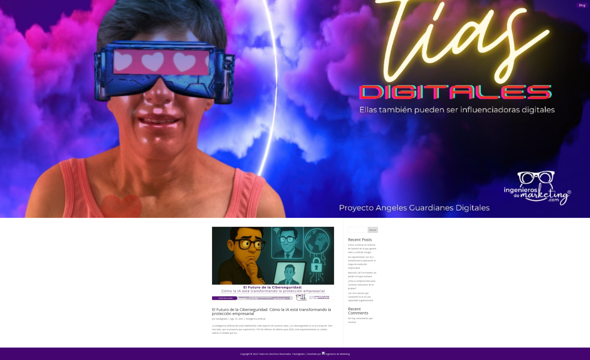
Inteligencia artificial (255, 318)
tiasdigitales (222, 318)
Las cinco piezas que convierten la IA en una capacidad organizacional (360, 297)
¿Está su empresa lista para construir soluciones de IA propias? (361, 284)
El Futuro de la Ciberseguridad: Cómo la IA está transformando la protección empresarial (271, 311)
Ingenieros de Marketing (338, 353)
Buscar (372, 229)
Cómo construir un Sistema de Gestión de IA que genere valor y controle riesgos (362, 248)
